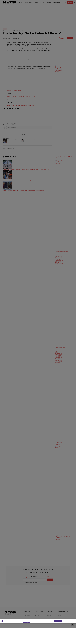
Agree (58, 621)
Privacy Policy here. (26, 622)
